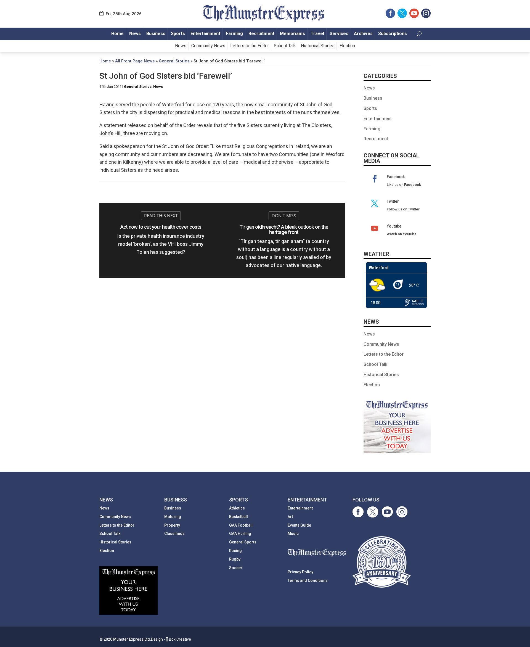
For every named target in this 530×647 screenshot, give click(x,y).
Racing (235, 550)
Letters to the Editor (249, 45)
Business (155, 33)
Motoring (172, 516)
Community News (208, 45)
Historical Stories (318, 45)
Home (117, 33)
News (135, 33)
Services (339, 33)
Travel (317, 33)
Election (347, 45)
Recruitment (261, 33)
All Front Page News (135, 61)
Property (172, 525)
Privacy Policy (300, 572)
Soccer (235, 568)
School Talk (285, 45)
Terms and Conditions (308, 580)
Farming (234, 33)
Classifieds (174, 533)
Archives (363, 33)
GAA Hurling (240, 533)
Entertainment (205, 33)
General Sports (242, 542)
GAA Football (241, 525)
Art (290, 516)
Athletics (237, 508)
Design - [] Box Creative (171, 639)
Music (293, 533)
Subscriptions (392, 33)
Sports (178, 33)
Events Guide (299, 525)
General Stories (174, 61)
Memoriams (292, 33)
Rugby (234, 559)
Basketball (238, 516)
